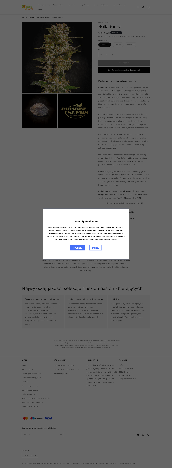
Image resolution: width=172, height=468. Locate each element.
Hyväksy (77, 247)
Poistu (95, 247)
